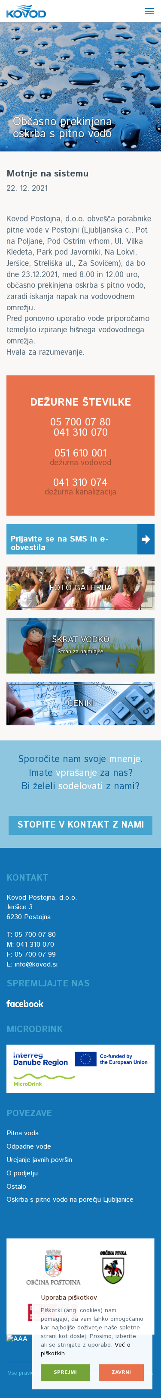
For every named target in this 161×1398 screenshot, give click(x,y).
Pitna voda (22, 1133)
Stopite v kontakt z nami (80, 825)
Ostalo (16, 1187)
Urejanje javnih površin (39, 1160)
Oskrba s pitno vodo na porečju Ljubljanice (70, 1200)
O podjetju (22, 1173)
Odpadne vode (28, 1147)
